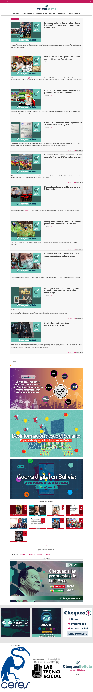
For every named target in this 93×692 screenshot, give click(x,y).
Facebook (20, 44)
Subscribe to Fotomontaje (10, 365)
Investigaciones (41, 14)
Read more (70, 52)
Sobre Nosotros (74, 14)
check (51, 61)
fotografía (27, 210)
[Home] (46, 7)
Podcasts (52, 14)
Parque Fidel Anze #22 (77, 669)
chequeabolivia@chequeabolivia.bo (77, 670)
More (46, 545)
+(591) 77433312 (77, 671)
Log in (75, 52)
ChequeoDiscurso (28, 14)
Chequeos (16, 14)
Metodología (62, 14)
